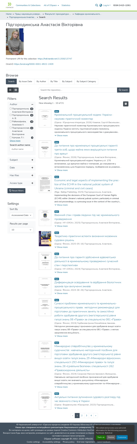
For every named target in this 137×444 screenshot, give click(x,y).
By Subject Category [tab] (86, 81)
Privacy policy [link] (68, 442)
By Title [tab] (54, 81)
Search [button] (124, 90)
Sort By (14, 209)
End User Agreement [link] (86, 442)
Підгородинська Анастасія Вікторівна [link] (22, 17)
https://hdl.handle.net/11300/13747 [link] (55, 58)
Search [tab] (11, 81)
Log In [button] (106, 5)
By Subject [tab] (67, 81)
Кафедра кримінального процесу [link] (88, 14)
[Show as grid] (16, 90)
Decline (111, 437)
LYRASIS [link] (89, 438)
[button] (9, 5)
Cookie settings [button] (33, 442)
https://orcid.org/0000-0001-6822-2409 (34, 64)
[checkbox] (11, 108)
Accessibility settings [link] (51, 442)
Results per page (19, 223)
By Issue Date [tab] (25, 81)
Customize (122, 437)
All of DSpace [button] (50, 5)
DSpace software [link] (52, 438)
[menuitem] (51, 5)
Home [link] (9, 14)
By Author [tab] (41, 81)
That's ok (100, 437)
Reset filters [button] (17, 190)
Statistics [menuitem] (66, 5)
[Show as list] (10, 90)
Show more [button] (15, 140)
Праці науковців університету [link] (28, 14)
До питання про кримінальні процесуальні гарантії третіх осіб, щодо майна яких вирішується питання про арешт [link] (86, 149)
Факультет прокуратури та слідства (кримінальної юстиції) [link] (58, 14)
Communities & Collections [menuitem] (28, 5)
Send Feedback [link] (103, 442)
